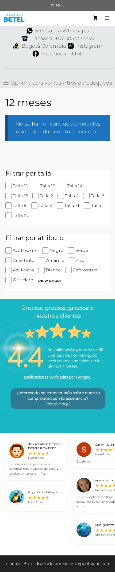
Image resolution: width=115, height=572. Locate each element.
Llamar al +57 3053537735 (62, 38)
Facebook (53, 54)
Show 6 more (49, 281)
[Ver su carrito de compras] (95, 18)
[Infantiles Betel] (14, 18)
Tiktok (75, 54)
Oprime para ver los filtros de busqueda (60, 83)
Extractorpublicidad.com (86, 563)
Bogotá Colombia (44, 46)
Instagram (89, 46)
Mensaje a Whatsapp (62, 31)
